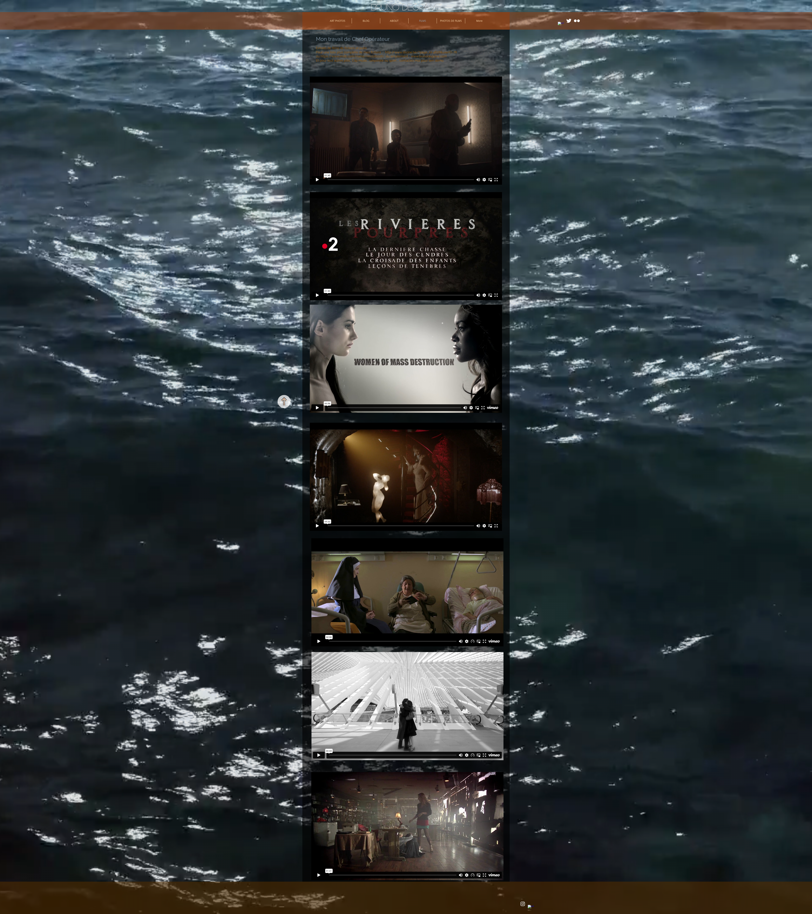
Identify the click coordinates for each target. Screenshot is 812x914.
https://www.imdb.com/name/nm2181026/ (353, 56)
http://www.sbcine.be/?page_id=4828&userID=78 (421, 52)
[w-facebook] (561, 25)
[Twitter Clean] (569, 21)
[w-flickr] (577, 21)
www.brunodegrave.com (429, 56)
